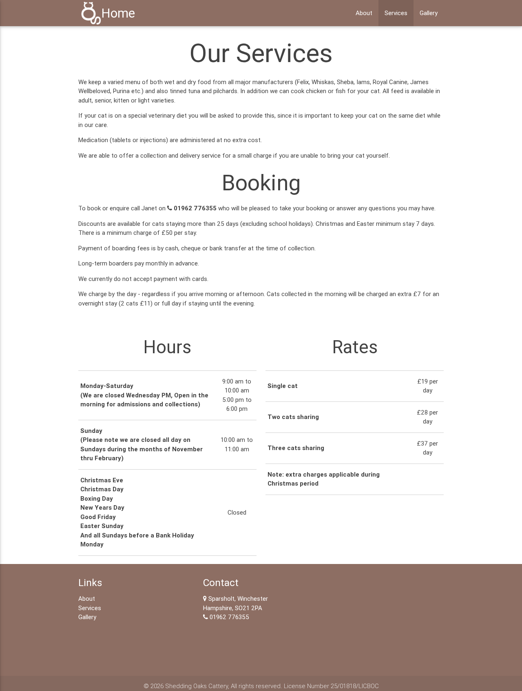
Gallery (429, 13)
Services (396, 13)
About (364, 13)
